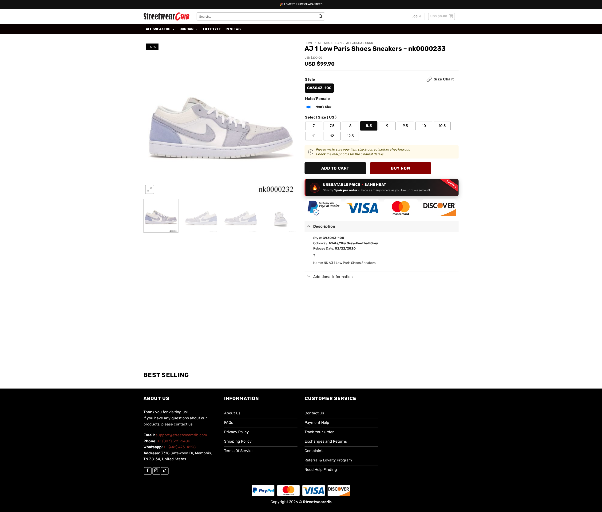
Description (324, 226)
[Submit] (321, 16)
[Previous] (152, 118)
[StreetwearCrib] (166, 16)
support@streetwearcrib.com (181, 435)
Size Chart (444, 79)
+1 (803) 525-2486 (173, 441)
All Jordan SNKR (359, 43)
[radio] (319, 88)
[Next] (288, 118)
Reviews (233, 29)
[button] (416, 16)
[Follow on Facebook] (148, 471)
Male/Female (317, 99)
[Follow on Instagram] (156, 471)
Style (310, 80)
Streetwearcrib (317, 502)
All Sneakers (158, 29)
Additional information (333, 276)
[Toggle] (309, 225)
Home (309, 43)
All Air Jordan (330, 43)
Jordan (187, 29)
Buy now (400, 168)
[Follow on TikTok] (165, 471)
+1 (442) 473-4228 (179, 447)
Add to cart (335, 168)
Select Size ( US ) (321, 117)
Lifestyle (212, 29)
